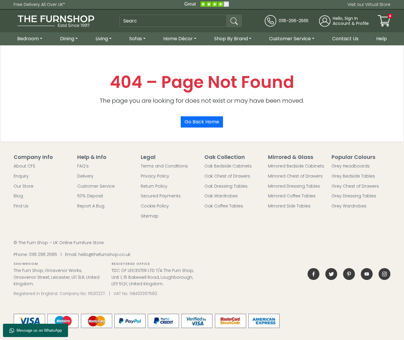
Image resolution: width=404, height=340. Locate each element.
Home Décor (178, 38)
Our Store (23, 186)
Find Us (21, 206)
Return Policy (154, 186)
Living (102, 38)
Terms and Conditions (164, 166)
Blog (18, 196)
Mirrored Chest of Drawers (295, 176)
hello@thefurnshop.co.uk (104, 254)
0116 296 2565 (43, 254)
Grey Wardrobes (349, 206)
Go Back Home (202, 121)
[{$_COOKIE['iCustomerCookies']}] (384, 274)
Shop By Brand (231, 38)
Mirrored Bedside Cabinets (296, 166)
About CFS (24, 166)
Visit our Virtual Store (369, 4)
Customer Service (290, 38)
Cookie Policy (155, 206)
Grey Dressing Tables (354, 196)
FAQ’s (83, 166)
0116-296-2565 (293, 20)
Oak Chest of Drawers (227, 176)
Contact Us (345, 38)
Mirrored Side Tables (289, 206)
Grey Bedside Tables (353, 176)
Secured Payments (161, 196)
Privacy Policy (155, 176)
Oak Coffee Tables (223, 206)
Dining (67, 38)
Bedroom (28, 38)
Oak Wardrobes (221, 196)
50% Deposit (90, 196)
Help (381, 38)
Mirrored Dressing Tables (294, 186)
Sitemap (150, 216)
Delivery (85, 176)
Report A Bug (90, 206)
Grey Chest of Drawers (355, 186)
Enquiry (21, 176)
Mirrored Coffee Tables (292, 196)
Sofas (135, 38)
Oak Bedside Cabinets (228, 166)
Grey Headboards (351, 166)
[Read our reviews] (206, 4)
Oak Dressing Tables (226, 186)
